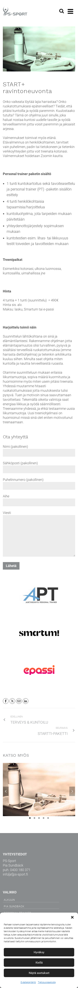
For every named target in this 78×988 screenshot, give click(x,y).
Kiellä (39, 962)
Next (72, 791)
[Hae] (61, 11)
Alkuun (9, 899)
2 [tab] (34, 818)
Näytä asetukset (39, 973)
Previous (6, 791)
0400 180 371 (20, 870)
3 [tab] (39, 818)
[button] (72, 917)
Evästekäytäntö (28, 982)
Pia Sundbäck (14, 906)
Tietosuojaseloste (47, 982)
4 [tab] (43, 818)
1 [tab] (30, 818)
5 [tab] (48, 818)
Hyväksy (39, 952)
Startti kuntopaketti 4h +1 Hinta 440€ (39, 795)
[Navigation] (70, 11)
